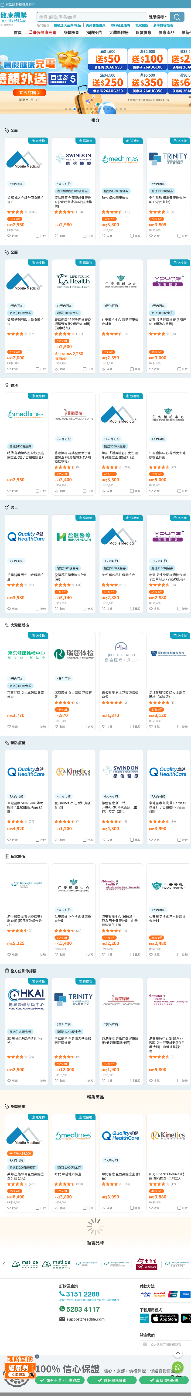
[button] (66, 109)
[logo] (13, 26)
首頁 (18, 32)
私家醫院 (141, 25)
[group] (95, 75)
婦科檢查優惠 (120, 25)
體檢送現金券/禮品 (67, 25)
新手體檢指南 (163, 25)
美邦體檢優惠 (96, 25)
